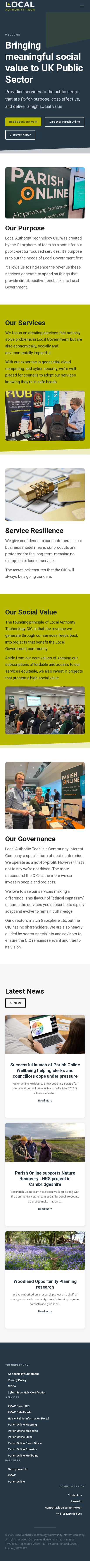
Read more (45, 1100)
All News (15, 1002)
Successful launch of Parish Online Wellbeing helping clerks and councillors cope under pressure (45, 1070)
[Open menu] (82, 6)
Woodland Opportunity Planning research (45, 1284)
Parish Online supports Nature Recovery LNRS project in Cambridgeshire (45, 1178)
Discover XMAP (20, 134)
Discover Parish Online (64, 121)
